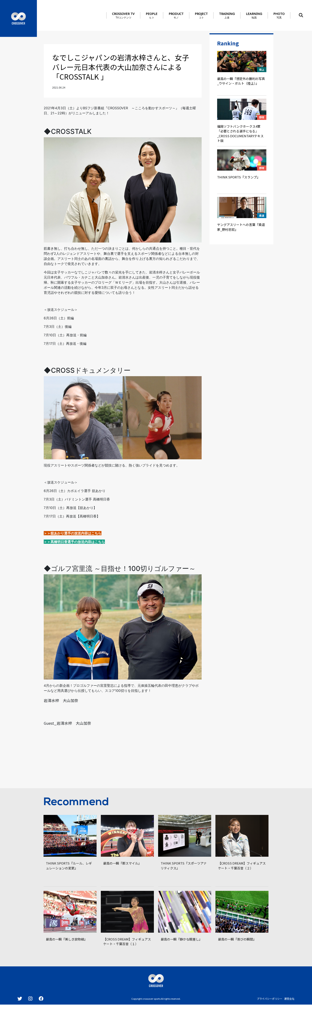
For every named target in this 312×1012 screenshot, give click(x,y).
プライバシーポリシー (269, 998)
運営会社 (289, 998)
